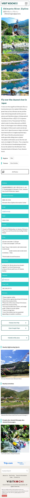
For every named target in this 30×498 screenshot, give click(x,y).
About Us (5, 475)
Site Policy (12, 475)
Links (11, 477)
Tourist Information (21, 475)
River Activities (14, 163)
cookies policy (17, 492)
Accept (4, 495)
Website (6, 279)
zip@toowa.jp (6, 211)
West (11, 158)
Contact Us (17, 477)
